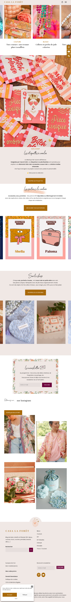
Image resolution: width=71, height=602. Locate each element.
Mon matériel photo (12, 566)
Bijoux (45, 41)
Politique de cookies (11, 579)
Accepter (9, 594)
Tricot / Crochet (42, 549)
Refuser (25, 594)
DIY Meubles (40, 540)
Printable (39, 546)
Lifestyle (39, 543)
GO (31, 550)
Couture (17, 41)
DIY (38, 537)
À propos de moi (10, 563)
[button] (66, 2)
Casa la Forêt (13, 2)
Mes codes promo (11, 571)
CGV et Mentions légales (13, 582)
